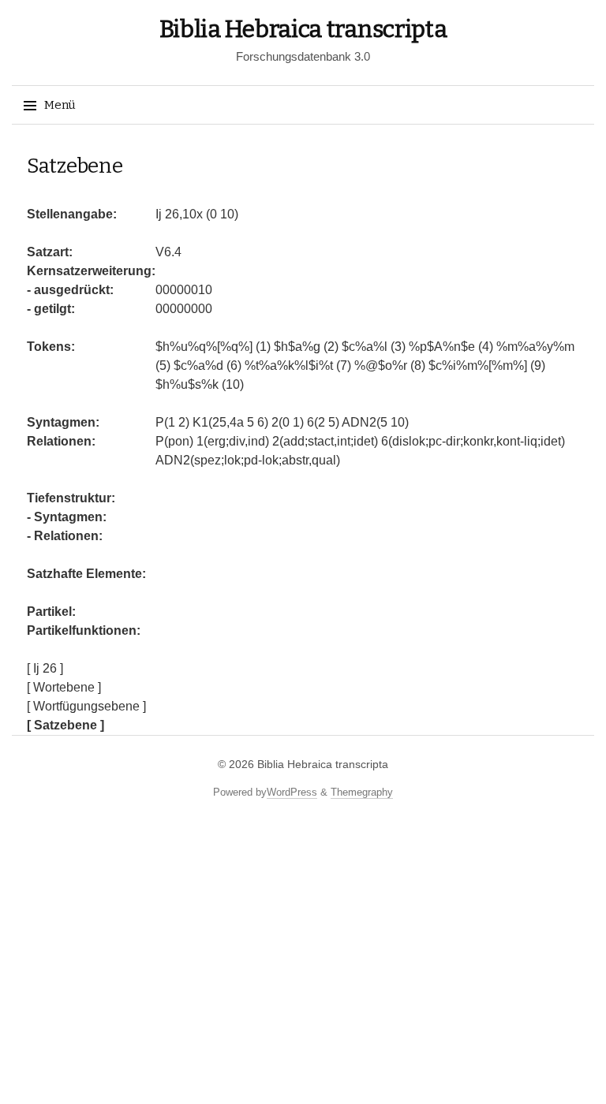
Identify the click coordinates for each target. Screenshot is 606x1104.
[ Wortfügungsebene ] (86, 706)
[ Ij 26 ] (45, 668)
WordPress (292, 792)
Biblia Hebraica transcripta (303, 29)
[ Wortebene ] (64, 687)
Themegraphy (362, 792)
